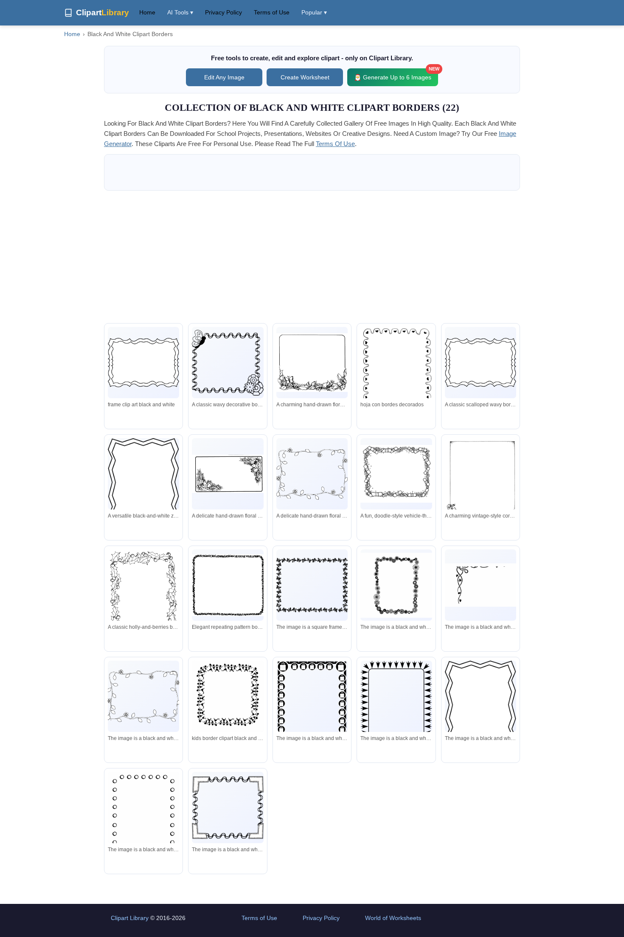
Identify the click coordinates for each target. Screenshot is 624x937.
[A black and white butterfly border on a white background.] (312, 585)
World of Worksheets (393, 917)
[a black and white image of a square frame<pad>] (480, 705)
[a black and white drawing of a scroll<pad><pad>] (480, 585)
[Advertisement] (312, 256)
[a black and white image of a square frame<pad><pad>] (227, 807)
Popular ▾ (314, 12)
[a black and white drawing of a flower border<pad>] (143, 696)
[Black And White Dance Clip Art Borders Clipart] (227, 698)
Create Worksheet (305, 77)
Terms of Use (272, 12)
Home (147, 12)
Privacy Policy (223, 12)
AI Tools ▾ (180, 12)
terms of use (335, 143)
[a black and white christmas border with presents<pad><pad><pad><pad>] (312, 717)
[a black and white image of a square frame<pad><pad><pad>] (396, 708)
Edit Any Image (224, 77)
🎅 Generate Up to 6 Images (396, 74)
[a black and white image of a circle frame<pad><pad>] (143, 831)
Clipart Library (130, 917)
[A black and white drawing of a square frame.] (396, 585)
